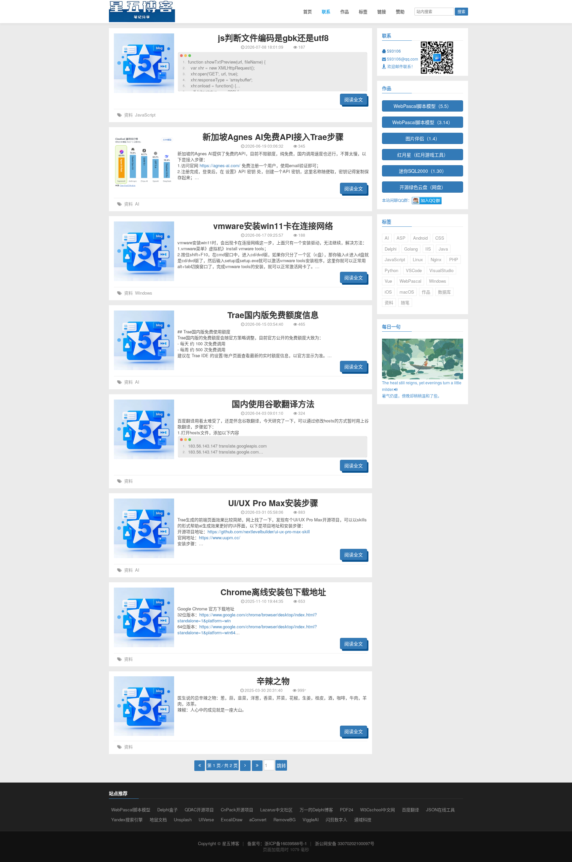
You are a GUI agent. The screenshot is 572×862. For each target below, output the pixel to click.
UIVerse (206, 819)
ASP (401, 238)
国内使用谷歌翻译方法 (273, 404)
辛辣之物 (273, 681)
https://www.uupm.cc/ (219, 537)
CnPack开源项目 (237, 809)
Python (391, 270)
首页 (307, 11)
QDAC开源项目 (199, 809)
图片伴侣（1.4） (422, 138)
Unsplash (183, 819)
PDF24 (346, 809)
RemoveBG (284, 819)
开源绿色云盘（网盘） (423, 187)
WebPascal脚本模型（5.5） (423, 106)
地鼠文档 (158, 819)
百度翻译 (410, 809)
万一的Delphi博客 (316, 809)
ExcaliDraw (231, 819)
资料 (128, 115)
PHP (453, 259)
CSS (439, 238)
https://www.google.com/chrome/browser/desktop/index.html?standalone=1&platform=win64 (247, 629)
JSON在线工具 (440, 809)
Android (420, 238)
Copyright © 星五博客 (218, 843)
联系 (326, 11)
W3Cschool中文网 (377, 809)
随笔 (405, 302)
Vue (388, 281)
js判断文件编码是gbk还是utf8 (273, 38)
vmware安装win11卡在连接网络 (273, 226)
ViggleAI (311, 819)
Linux (418, 259)
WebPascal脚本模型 (130, 809)
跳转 (281, 765)
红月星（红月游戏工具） (422, 154)
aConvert (257, 819)
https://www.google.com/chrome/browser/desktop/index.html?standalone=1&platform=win (247, 617)
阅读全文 (353, 99)
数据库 (444, 292)
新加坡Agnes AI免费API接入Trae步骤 (273, 137)
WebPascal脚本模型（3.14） (422, 122)
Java (443, 249)
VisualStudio (441, 270)
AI (137, 204)
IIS (428, 249)
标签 (363, 11)
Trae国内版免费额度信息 (273, 315)
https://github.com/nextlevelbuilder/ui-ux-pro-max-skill (259, 531)
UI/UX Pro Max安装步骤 (273, 503)
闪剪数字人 (336, 819)
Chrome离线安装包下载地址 (273, 592)
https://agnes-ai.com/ (220, 165)
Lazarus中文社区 (276, 809)
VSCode (414, 270)
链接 (381, 11)
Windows (143, 293)
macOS (407, 292)
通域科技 (362, 819)
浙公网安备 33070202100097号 (344, 843)
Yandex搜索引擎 (127, 819)
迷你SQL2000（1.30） (423, 171)
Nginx (436, 259)
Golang (411, 249)
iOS (388, 292)
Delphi (391, 249)
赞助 (400, 11)
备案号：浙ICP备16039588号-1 (277, 843)
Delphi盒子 (167, 809)
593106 (393, 51)
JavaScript (145, 115)
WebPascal (410, 281)
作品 (344, 11)
